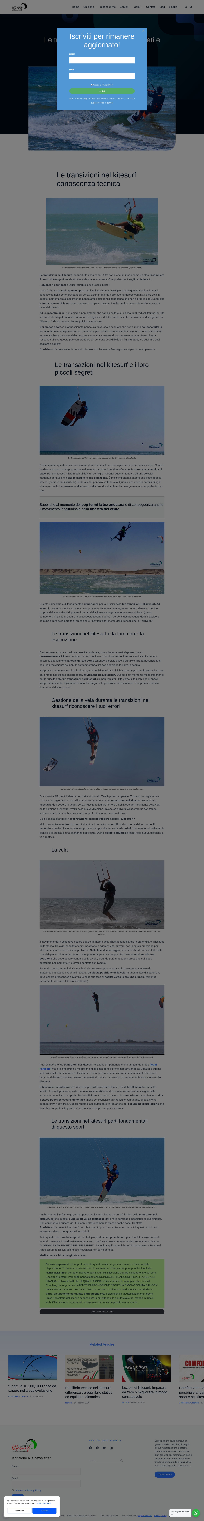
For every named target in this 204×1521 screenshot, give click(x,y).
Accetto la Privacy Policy (103, 85)
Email (72, 69)
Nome (72, 54)
